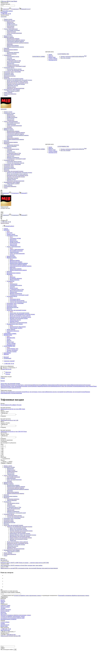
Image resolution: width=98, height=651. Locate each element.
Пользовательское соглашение (8, 619)
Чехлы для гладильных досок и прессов (36, 391)
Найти (2, 648)
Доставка (3, 608)
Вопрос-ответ (4, 626)
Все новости (4, 560)
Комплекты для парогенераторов (13, 393)
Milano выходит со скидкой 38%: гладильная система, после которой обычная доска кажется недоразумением (29, 568)
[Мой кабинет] (1, 191)
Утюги (19, 387)
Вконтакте (8, 372)
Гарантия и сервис (5, 605)
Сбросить (9, 463)
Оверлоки (54, 385)
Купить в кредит (5, 611)
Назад (8, 231)
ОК (15, 649)
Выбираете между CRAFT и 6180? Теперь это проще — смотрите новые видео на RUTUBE (25, 562)
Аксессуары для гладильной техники (19, 313)
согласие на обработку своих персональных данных (27, 595)
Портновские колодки (46, 386)
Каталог (3, 600)
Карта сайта (4, 613)
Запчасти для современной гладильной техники (13, 391)
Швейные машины (15, 260)
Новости (3, 601)
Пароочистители (38, 385)
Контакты (3, 612)
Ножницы (55, 386)
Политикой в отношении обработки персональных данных (73, 595)
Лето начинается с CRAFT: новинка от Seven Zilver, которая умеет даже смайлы (21, 565)
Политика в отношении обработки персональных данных (16, 615)
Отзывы (3, 623)
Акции (2, 602)
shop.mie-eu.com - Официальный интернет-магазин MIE (11, 635)
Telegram (8, 374)
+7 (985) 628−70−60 (6, 13)
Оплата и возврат (5, 606)
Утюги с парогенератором (17, 249)
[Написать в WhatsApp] (2, 210)
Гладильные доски (26, 386)
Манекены (12, 277)
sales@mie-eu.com (6, 369)
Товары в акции (5, 385)
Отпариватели (13, 284)
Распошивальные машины (64, 385)
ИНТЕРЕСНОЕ (11, 337)
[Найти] (1, 7)
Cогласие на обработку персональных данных (13, 616)
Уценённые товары (36, 386)
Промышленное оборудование (18, 326)
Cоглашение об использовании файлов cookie (12, 617)
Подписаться (4, 597)
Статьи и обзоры (5, 622)
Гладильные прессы (15, 299)
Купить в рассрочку (6, 609)
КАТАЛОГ (9, 232)
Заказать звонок (5, 223)
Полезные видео (5, 624)
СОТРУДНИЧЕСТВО (12, 348)
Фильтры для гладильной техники (76, 391)
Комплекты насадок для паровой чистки (56, 391)
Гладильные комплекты (11, 387)
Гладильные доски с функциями (12, 386)
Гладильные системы (15, 238)
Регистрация (4, 12)
